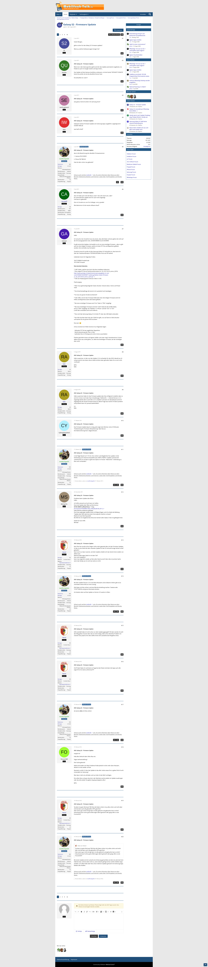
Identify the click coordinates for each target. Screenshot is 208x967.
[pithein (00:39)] (129, 97)
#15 (122, 625)
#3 (123, 95)
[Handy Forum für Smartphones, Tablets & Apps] (104, 6)
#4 (123, 117)
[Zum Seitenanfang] (205, 964)
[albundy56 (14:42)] (135, 97)
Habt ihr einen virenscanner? (137, 44)
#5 (123, 146)
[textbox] (99, 921)
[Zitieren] (122, 53)
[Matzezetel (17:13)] (132, 97)
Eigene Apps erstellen (135, 40)
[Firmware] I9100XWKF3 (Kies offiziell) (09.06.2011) (88, 508)
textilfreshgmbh (90, 481)
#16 (122, 661)
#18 (122, 747)
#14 (122, 576)
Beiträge (60, 166)
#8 (123, 352)
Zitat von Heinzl (82, 846)
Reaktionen (60, 164)
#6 (123, 189)
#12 (122, 492)
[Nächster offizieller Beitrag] (117, 182)
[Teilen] (122, 34)
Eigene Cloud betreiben (135, 55)
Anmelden (143, 14)
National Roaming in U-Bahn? (137, 87)
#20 (122, 836)
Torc (130, 37)
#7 (123, 229)
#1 (123, 38)
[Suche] (150, 14)
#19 (122, 800)
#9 (123, 389)
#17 (122, 704)
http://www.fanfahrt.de (64, 562)
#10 (122, 420)
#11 (122, 449)
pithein (131, 46)
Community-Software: (104, 964)
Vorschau (94, 936)
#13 (122, 540)
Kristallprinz (147, 146)
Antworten (103, 936)
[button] (79, 931)
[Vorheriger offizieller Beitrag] (114, 485)
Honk (130, 67)
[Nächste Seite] (67, 34)
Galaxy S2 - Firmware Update (137, 104)
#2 (123, 60)
